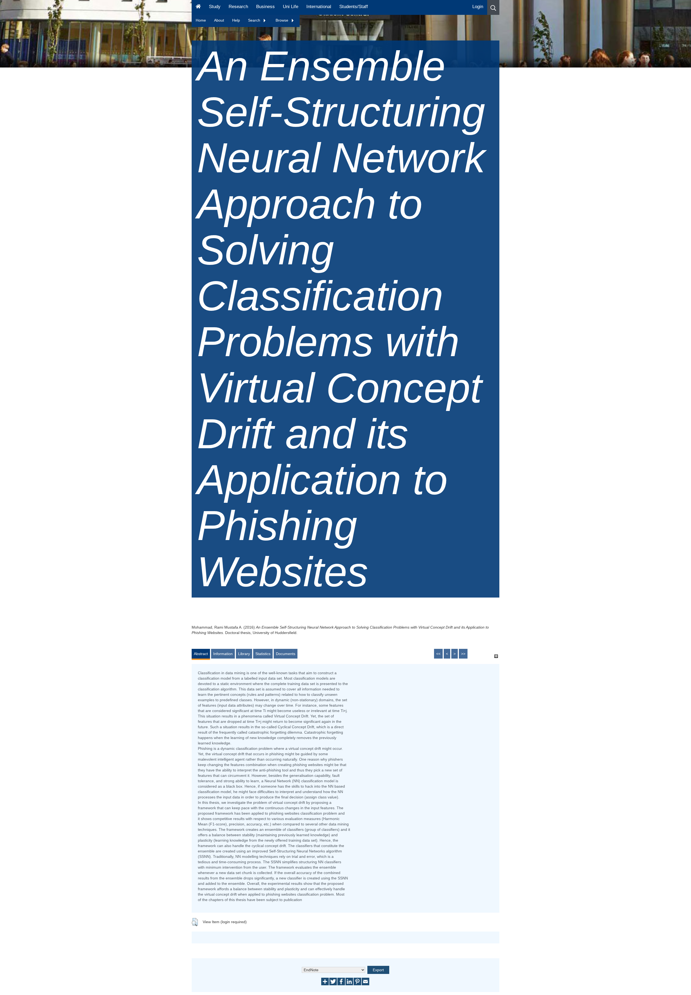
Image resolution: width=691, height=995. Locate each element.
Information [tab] (223, 654)
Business (265, 6)
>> (463, 654)
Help (236, 20)
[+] (496, 656)
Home (201, 20)
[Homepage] (198, 7)
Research (238, 6)
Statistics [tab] (262, 654)
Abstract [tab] (201, 654)
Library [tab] (244, 654)
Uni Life (290, 6)
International (318, 6)
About (219, 20)
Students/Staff (353, 6)
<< (438, 654)
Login (477, 6)
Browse (282, 20)
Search (254, 20)
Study (215, 6)
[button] (493, 7)
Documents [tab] (285, 654)
